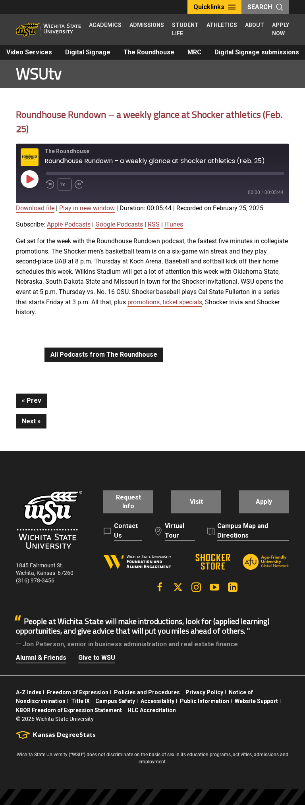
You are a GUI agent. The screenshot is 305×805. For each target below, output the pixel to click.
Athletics (222, 25)
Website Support (256, 701)
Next (29, 421)
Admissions (146, 25)
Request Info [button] (128, 502)
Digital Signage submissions (256, 52)
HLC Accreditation (151, 710)
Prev (34, 400)
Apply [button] (264, 501)
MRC (194, 52)
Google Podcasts (119, 224)
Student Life (185, 29)
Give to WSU (96, 657)
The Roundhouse (149, 52)
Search (259, 7)
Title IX (80, 701)
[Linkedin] (232, 587)
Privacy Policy (204, 692)
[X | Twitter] (178, 587)
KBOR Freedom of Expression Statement (69, 710)
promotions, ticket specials (164, 302)
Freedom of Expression (77, 692)
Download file (35, 208)
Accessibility (157, 701)
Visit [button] (196, 501)
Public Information (204, 701)
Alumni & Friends (41, 657)
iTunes (173, 224)
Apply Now (280, 29)
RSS (154, 224)
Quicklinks (208, 7)
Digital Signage (87, 52)
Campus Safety (115, 701)
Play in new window (87, 208)
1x (62, 184)
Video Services (29, 52)
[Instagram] (196, 587)
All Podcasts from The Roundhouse (103, 354)
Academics (105, 25)
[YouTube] (214, 587)
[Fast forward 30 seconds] (81, 184)
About (254, 25)
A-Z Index (28, 692)
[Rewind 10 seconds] (50, 184)
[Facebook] (159, 587)
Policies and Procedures (147, 692)
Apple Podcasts (69, 224)
